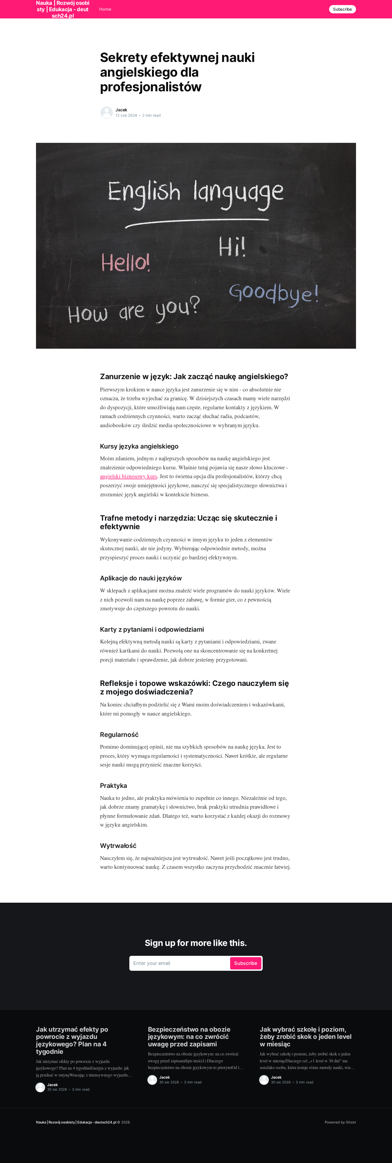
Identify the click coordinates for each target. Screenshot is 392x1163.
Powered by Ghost (340, 1122)
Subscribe (342, 9)
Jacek (121, 109)
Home (105, 9)
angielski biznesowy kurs (128, 476)
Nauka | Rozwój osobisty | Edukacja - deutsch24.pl (76, 1122)
